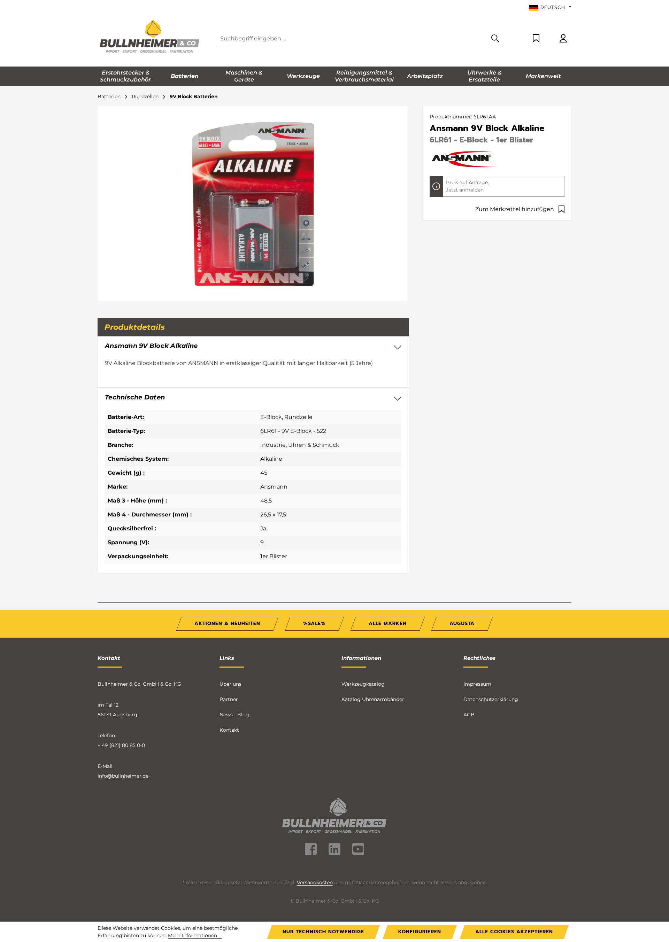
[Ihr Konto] (563, 39)
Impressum (477, 684)
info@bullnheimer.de (123, 776)
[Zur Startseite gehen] (150, 37)
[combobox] (351, 38)
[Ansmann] (464, 158)
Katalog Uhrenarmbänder (372, 699)
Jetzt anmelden (465, 190)
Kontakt (229, 730)
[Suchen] (495, 38)
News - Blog (234, 714)
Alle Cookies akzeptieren (514, 931)
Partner (229, 699)
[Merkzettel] (536, 39)
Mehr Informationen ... (195, 935)
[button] (253, 397)
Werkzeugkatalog (363, 684)
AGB (469, 714)
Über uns (230, 684)
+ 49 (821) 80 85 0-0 (121, 745)
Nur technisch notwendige (323, 931)
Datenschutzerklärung (490, 699)
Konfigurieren (419, 931)
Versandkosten (315, 882)
